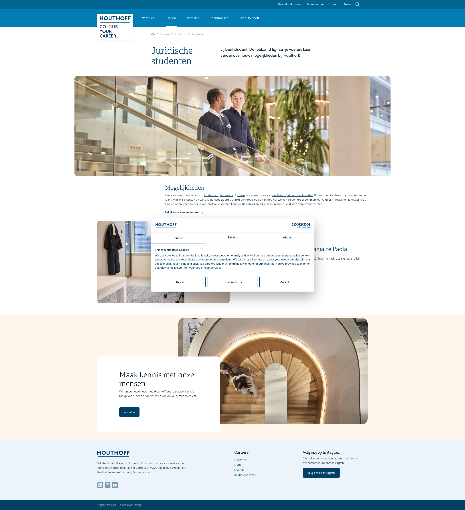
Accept (284, 282)
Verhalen (193, 18)
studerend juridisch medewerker (292, 195)
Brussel (241, 195)
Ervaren (239, 469)
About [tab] (287, 237)
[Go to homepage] (144, 454)
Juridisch (180, 34)
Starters (239, 464)
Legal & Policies (106, 505)
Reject (180, 282)
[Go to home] (115, 27)
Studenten (241, 459)
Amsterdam (211, 195)
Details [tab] (232, 237)
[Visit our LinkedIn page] (100, 485)
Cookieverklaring (130, 505)
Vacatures (148, 18)
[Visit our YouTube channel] (115, 485)
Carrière (171, 18)
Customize (230, 282)
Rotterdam (226, 195)
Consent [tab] (178, 237)
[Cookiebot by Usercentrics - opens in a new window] (294, 225)
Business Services (245, 475)
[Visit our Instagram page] (107, 485)
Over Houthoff (249, 18)
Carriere (165, 34)
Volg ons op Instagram (321, 473)
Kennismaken (219, 18)
